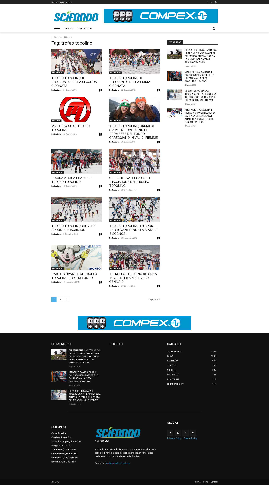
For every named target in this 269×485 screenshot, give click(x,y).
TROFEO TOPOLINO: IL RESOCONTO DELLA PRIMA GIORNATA (129, 82)
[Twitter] (216, 2)
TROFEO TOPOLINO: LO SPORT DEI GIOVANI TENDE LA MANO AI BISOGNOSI (133, 230)
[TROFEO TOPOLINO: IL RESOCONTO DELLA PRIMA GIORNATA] (134, 61)
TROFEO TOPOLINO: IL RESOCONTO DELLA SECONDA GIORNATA (74, 82)
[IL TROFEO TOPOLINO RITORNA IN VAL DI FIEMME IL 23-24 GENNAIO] (134, 257)
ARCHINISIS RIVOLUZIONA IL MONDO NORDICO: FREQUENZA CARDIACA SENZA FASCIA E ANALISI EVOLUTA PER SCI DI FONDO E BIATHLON (200, 116)
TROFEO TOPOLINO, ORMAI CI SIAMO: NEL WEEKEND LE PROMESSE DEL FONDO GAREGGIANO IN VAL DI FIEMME (133, 132)
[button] (214, 28)
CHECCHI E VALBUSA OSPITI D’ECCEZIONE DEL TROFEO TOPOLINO (130, 182)
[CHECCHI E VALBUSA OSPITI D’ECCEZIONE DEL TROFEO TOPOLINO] (134, 161)
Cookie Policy (190, 438)
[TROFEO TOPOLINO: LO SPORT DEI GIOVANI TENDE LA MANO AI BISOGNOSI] (134, 209)
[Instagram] (211, 2)
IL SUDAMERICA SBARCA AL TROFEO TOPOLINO (72, 180)
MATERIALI (56, 121)
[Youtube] (193, 433)
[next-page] (66, 299)
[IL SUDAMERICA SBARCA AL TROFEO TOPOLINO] (76, 161)
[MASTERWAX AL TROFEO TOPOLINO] (76, 109)
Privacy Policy (174, 438)
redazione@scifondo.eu (118, 463)
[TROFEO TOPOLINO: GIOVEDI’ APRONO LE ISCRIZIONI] (76, 209)
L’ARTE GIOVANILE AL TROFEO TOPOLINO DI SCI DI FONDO (74, 276)
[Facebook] (207, 2)
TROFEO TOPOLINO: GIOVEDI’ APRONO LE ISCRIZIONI (73, 228)
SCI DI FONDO (57, 73)
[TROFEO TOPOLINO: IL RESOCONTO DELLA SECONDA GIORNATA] (76, 61)
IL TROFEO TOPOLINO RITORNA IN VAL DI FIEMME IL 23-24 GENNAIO (133, 278)
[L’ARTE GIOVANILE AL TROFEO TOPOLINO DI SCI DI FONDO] (76, 257)
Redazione (56, 90)
